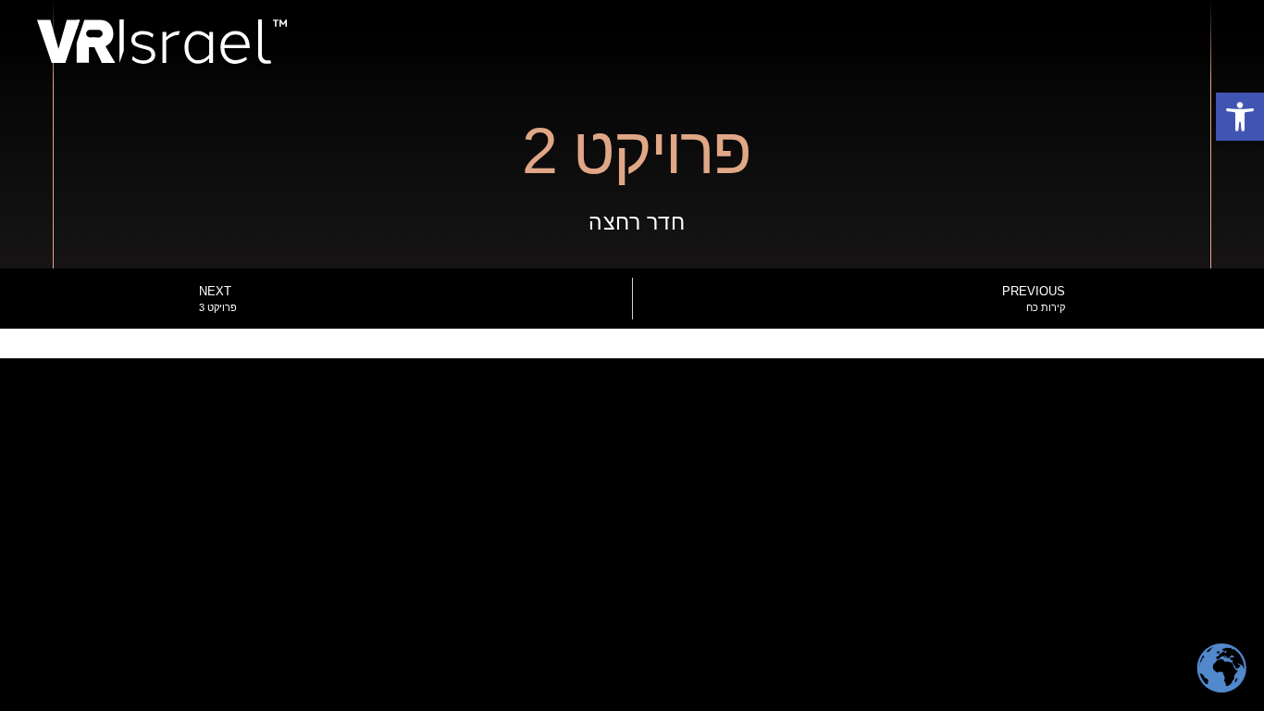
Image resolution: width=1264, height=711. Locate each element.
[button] (1240, 117)
